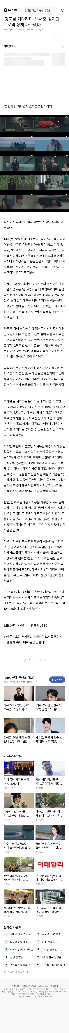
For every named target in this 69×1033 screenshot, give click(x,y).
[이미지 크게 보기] (59, 120)
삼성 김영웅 (16, 957)
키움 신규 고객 (50, 942)
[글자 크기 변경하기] (55, 37)
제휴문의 (54, 985)
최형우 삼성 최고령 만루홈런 (21, 949)
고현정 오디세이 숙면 (53, 965)
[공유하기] (62, 37)
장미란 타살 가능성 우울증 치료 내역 (21, 934)
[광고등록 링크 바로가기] (63, 46)
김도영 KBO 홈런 (51, 934)
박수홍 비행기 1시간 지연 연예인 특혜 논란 (21, 942)
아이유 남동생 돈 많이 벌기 (53, 949)
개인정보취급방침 (28, 985)
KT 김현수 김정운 (51, 957)
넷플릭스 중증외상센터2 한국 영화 (21, 965)
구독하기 (57, 679)
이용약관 (15, 985)
